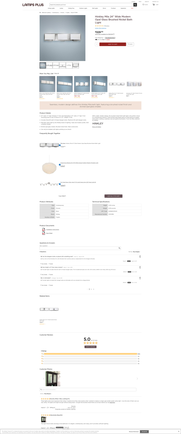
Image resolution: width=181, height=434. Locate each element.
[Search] (135, 5)
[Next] (94, 288)
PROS (140, 1)
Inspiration (123, 8)
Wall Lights (95, 8)
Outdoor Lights (83, 8)
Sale (132, 8)
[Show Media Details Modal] (44, 419)
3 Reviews (106, 26)
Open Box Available (104, 34)
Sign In (147, 1)
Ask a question (43, 245)
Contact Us (155, 1)
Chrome (62, 12)
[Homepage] (40, 12)
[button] (43, 65)
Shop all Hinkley (96, 127)
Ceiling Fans (71, 8)
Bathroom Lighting (46, 12)
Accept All (144, 431)
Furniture (113, 8)
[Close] (178, 431)
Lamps (61, 8)
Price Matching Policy (110, 37)
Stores (133, 1)
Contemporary (55, 12)
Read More (112, 402)
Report (53, 407)
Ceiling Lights (51, 8)
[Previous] (43, 377)
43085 (108, 39)
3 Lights (67, 12)
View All (56, 73)
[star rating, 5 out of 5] (99, 26)
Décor (104, 8)
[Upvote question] (140, 255)
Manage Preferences (134, 431)
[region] (90, 431)
